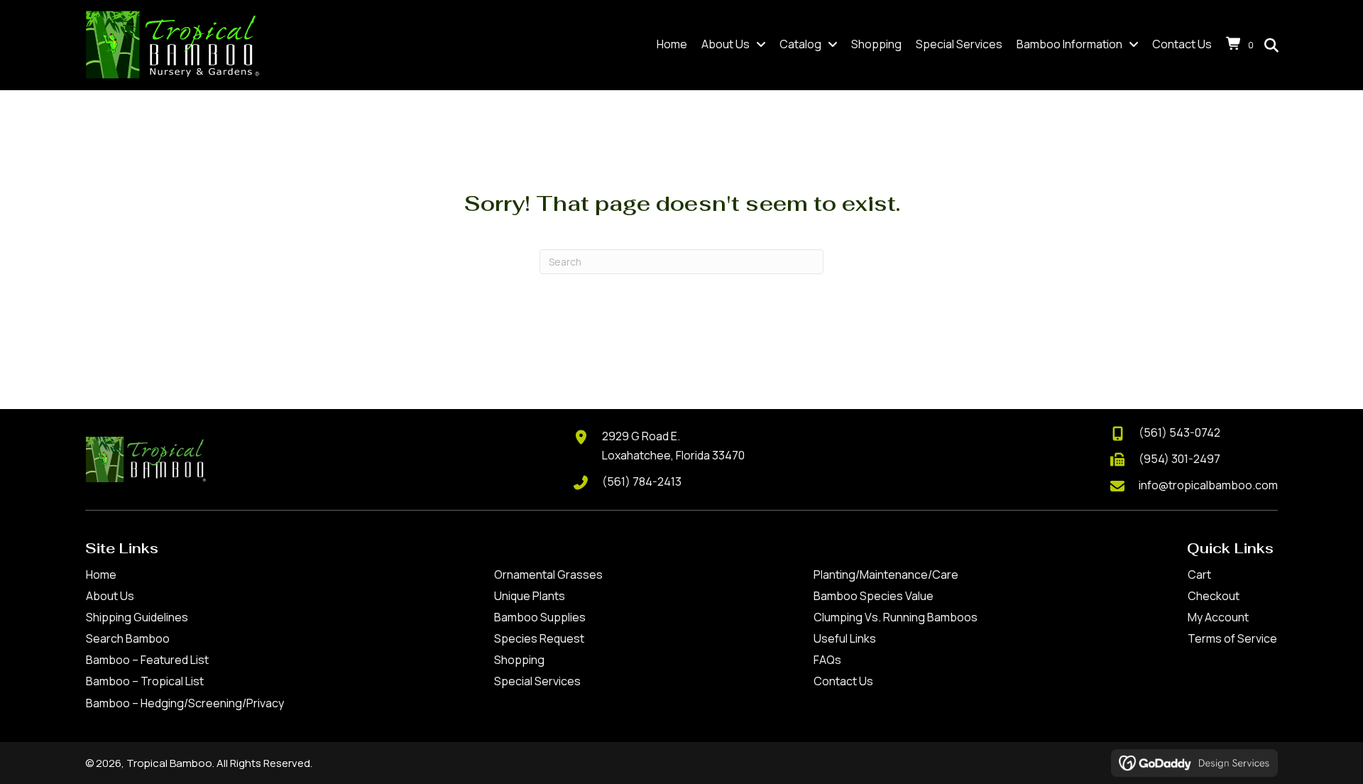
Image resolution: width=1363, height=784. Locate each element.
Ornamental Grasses (548, 574)
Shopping (519, 660)
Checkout (1213, 596)
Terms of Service (1232, 638)
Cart (1199, 574)
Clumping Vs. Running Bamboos (896, 617)
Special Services (537, 681)
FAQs (827, 660)
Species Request (539, 638)
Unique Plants (529, 596)
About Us (110, 596)
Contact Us (843, 681)
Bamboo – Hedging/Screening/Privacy (185, 703)
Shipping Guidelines (137, 617)
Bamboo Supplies (540, 617)
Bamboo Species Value (874, 596)
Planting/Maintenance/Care (886, 574)
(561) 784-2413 (642, 481)
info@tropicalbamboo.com (1208, 485)
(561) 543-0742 (1179, 432)
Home (101, 574)
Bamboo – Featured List (147, 660)
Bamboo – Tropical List (145, 681)
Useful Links (845, 638)
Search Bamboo (128, 638)
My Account (1218, 617)
